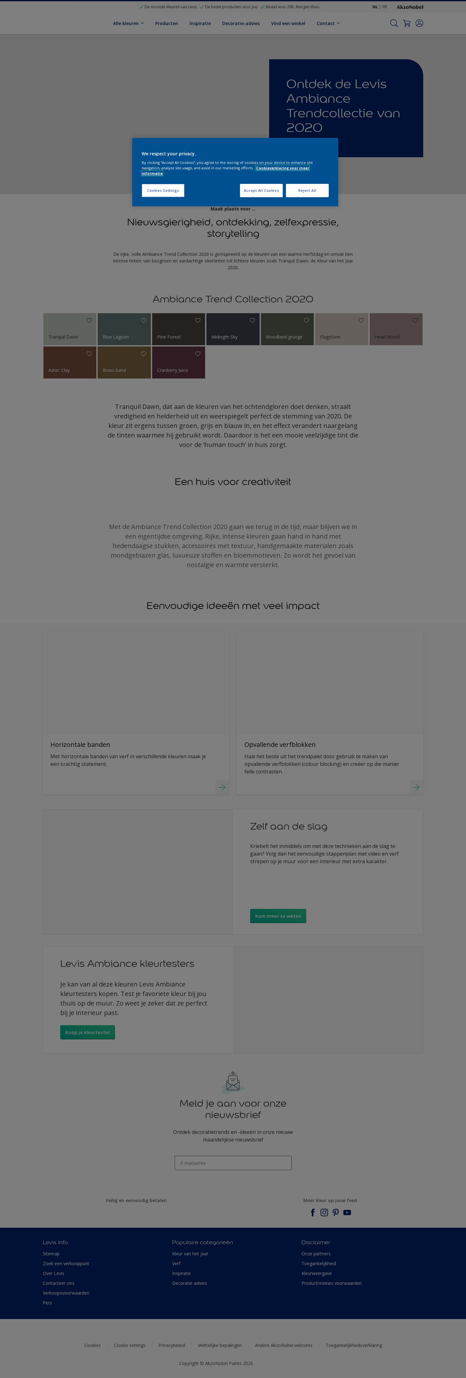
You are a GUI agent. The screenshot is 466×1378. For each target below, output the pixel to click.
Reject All (307, 190)
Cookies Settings (163, 190)
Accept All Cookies (261, 190)
